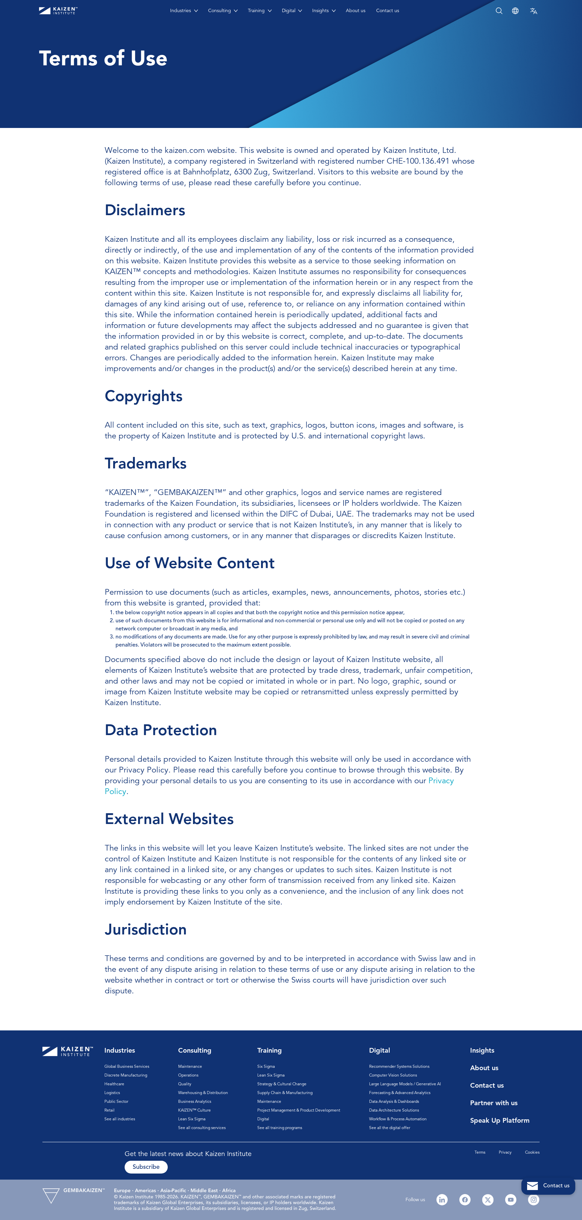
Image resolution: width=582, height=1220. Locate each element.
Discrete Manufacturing (125, 1076)
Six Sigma (266, 1067)
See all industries (119, 1119)
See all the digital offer (389, 1128)
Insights (320, 10)
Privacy (505, 1153)
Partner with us (494, 1103)
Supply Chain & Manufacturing (285, 1093)
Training (256, 10)
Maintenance (190, 1067)
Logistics (112, 1093)
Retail (109, 1111)
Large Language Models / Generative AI (405, 1084)
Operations (188, 1076)
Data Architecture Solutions (394, 1111)
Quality (184, 1084)
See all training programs (279, 1128)
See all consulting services (202, 1128)
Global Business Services (126, 1067)
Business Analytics (194, 1102)
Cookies (532, 1153)
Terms (480, 1153)
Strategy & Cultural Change (281, 1084)
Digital (288, 10)
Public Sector (116, 1102)
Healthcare (114, 1084)
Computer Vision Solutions (393, 1076)
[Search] (569, 11)
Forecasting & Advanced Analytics (399, 1093)
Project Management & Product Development (298, 1111)
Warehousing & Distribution (203, 1093)
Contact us (387, 10)
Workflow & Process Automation (398, 1119)
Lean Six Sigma (191, 1119)
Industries (180, 10)
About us (355, 10)
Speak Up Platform (499, 1121)
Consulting (219, 10)
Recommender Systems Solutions (399, 1067)
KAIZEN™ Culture (194, 1111)
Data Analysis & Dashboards (394, 1102)
